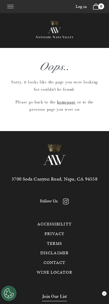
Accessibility (54, 224)
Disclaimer (54, 253)
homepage (66, 102)
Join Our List (54, 296)
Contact (55, 262)
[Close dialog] (104, 293)
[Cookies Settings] (8, 293)
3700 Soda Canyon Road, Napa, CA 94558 (54, 178)
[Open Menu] (10, 5)
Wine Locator (54, 272)
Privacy (54, 234)
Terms (54, 243)
